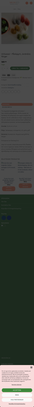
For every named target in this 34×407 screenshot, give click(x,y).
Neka (17, 395)
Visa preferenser (17, 400)
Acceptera (17, 390)
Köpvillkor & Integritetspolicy (17, 403)
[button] (31, 367)
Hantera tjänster (16, 384)
